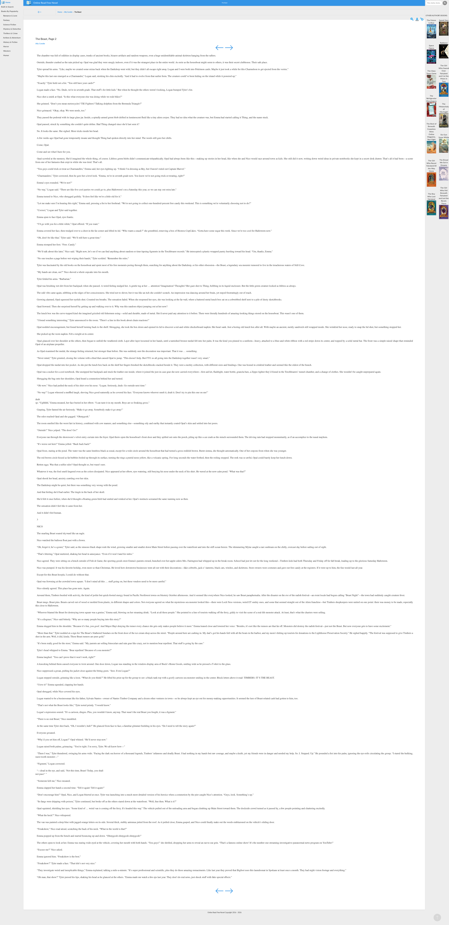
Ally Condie (40, 44)
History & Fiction (9, 42)
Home (7, 2)
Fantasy (6, 20)
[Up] (437, 917)
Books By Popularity (9, 11)
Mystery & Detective (11, 29)
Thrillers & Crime (10, 33)
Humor (5, 55)
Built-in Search (7, 7)
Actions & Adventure (11, 38)
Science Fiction (9, 25)
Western (6, 51)
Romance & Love (9, 16)
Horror (5, 46)
